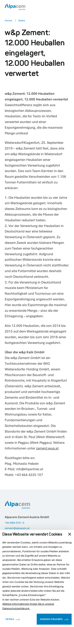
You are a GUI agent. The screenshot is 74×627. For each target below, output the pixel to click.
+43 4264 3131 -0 (14, 522)
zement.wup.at (47, 448)
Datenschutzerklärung (15, 608)
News (21, 20)
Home (8, 20)
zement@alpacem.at (17, 528)
